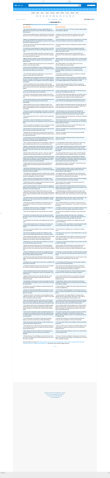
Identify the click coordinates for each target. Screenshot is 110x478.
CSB (35, 24)
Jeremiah (19, 19)
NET (49, 24)
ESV (38, 24)
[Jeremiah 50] (1, 216)
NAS (47, 24)
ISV (44, 24)
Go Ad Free (3, 472)
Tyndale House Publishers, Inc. (40, 343)
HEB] (56, 24)
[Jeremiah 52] (108, 216)
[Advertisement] (55, 372)
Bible (16, 19)
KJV (43, 24)
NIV (51, 24)
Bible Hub (55, 346)
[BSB (32, 24)
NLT (53, 24)
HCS (40, 24)
